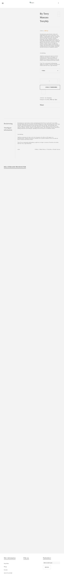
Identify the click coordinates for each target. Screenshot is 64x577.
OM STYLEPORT (8, 573)
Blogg (5, 566)
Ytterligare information (8, 129)
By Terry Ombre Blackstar (32, 299)
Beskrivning (8, 124)
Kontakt (5, 569)
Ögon (56, 99)
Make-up (52, 99)
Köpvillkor (6, 563)
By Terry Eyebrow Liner (32, 423)
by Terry (47, 99)
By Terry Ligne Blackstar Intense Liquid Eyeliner (32, 547)
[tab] (9, 123)
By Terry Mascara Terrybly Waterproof (32, 174)
